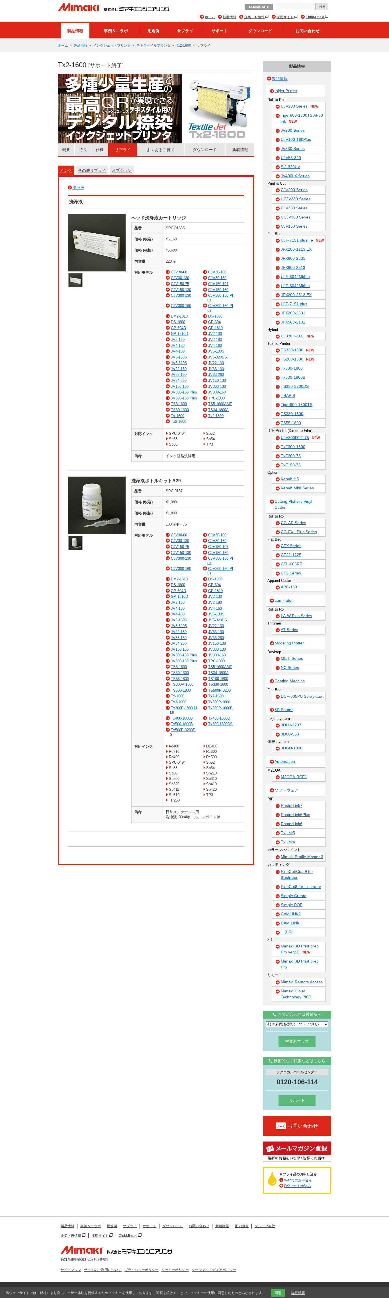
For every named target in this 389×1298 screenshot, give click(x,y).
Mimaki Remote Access (302, 982)
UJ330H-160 (297, 336)
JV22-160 (179, 369)
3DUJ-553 (290, 734)
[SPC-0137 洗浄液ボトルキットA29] (97, 533)
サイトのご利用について (103, 1270)
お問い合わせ (308, 30)
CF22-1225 (291, 555)
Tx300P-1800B (220, 708)
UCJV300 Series (295, 217)
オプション (122, 170)
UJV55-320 (291, 157)
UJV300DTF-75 (300, 437)
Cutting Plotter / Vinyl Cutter (293, 504)
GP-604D (178, 328)
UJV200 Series (299, 106)
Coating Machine (290, 681)
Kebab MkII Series (297, 488)
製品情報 (75, 30)
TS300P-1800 (182, 684)
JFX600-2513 (293, 267)
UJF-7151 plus (294, 304)
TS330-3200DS (295, 386)
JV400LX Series (295, 176)
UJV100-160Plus (296, 139)
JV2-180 (215, 339)
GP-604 (214, 322)
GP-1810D (179, 333)
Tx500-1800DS (220, 724)
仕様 (100, 149)
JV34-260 (179, 380)
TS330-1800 (297, 350)
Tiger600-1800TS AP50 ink (302, 118)
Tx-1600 (177, 416)
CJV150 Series (294, 226)
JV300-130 (217, 386)
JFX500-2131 (293, 322)
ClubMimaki (315, 17)
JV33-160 (179, 374)
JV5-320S (179, 363)
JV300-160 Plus (184, 398)
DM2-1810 (179, 316)
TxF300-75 (291, 456)
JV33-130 (216, 369)
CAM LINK (290, 923)
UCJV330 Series (295, 199)
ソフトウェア (286, 790)
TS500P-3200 (219, 690)
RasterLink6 (291, 823)
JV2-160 (178, 339)
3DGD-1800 (291, 748)
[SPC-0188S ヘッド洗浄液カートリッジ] (97, 270)
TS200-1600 (297, 359)
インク (66, 170)
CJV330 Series (294, 208)
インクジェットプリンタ (112, 46)
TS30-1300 (180, 410)
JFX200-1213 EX (296, 249)
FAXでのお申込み (297, 1186)
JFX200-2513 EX (296, 294)
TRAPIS (288, 395)
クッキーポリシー (175, 1270)
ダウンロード (260, 30)
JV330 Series (293, 148)
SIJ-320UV (290, 166)
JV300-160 (217, 392)
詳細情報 (298, 1293)
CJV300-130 (181, 295)
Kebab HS (290, 479)
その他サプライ (92, 170)
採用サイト (285, 17)
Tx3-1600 (178, 421)
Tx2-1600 (183, 46)
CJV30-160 (217, 278)
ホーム (210, 17)
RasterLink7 (291, 805)
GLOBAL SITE (259, 7)
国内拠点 (242, 1226)
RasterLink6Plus (295, 814)
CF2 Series (291, 573)
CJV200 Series (294, 190)
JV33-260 (216, 374)
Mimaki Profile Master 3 (302, 856)
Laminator (284, 600)
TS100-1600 (218, 679)
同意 (278, 1293)
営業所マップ (297, 1041)
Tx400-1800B (182, 718)
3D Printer (284, 709)
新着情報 (229, 17)
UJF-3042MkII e (295, 285)
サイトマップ (71, 1270)
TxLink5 (288, 833)
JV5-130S (216, 351)
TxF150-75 (291, 465)
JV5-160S (179, 357)
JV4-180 (178, 351)
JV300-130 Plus (184, 392)
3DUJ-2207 (291, 725)
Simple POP (291, 905)
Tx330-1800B (293, 377)
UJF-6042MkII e (295, 276)
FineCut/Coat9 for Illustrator (297, 874)
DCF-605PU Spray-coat (302, 696)
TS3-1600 (179, 404)
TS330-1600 (218, 684)
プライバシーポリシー (141, 1270)
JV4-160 (215, 345)
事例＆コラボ (116, 30)
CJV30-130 (180, 278)
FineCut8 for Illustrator (301, 886)
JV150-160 (180, 386)
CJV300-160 (181, 306)
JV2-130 (215, 333)
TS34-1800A (218, 410)
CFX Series (291, 545)
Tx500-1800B (182, 724)
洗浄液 (78, 187)
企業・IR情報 (254, 17)
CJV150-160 (218, 290)
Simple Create (293, 895)
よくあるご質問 (161, 149)
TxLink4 (288, 842)
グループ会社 (265, 1226)
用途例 (153, 30)
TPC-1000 (216, 398)
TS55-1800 (180, 679)
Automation (285, 761)
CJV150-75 (180, 284)
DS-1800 (178, 322)
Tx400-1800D (219, 718)
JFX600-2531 (293, 258)
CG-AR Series (293, 522)
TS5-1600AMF (220, 404)
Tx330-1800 (292, 368)
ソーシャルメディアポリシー (214, 1270)
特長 (83, 149)
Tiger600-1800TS (296, 404)
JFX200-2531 (293, 313)
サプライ (185, 30)
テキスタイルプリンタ (153, 46)
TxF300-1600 (293, 446)
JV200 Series (293, 130)
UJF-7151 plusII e (302, 240)
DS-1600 (215, 316)
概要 (66, 149)
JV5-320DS (217, 357)
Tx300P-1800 (219, 702)
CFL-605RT (291, 564)
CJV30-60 (179, 272)
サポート (220, 30)
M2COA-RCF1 (294, 776)
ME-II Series (292, 658)
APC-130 (289, 587)
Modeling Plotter (289, 643)
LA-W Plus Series (296, 615)
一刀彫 (287, 932)
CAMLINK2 (291, 914)
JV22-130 (216, 363)
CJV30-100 (217, 272)
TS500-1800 (181, 690)
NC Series (290, 667)
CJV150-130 (181, 290)
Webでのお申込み (298, 1180)
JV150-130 (217, 380)
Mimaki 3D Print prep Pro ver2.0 (300, 949)
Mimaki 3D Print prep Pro (300, 964)
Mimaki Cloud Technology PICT (296, 994)
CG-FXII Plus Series (299, 531)
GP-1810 (215, 328)
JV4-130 (178, 345)
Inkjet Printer (286, 90)
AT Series (289, 629)
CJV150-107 (218, 284)
